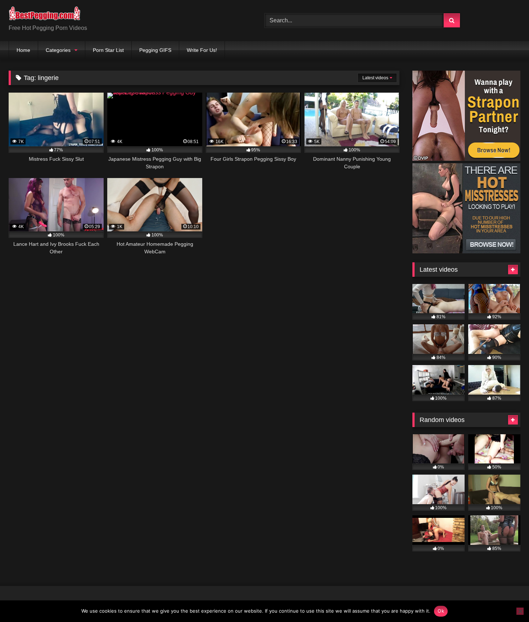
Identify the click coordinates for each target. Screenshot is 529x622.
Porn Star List (108, 50)
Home (23, 50)
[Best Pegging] (45, 15)
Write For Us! (202, 50)
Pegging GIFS (155, 50)
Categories (58, 50)
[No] (520, 611)
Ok (441, 611)
